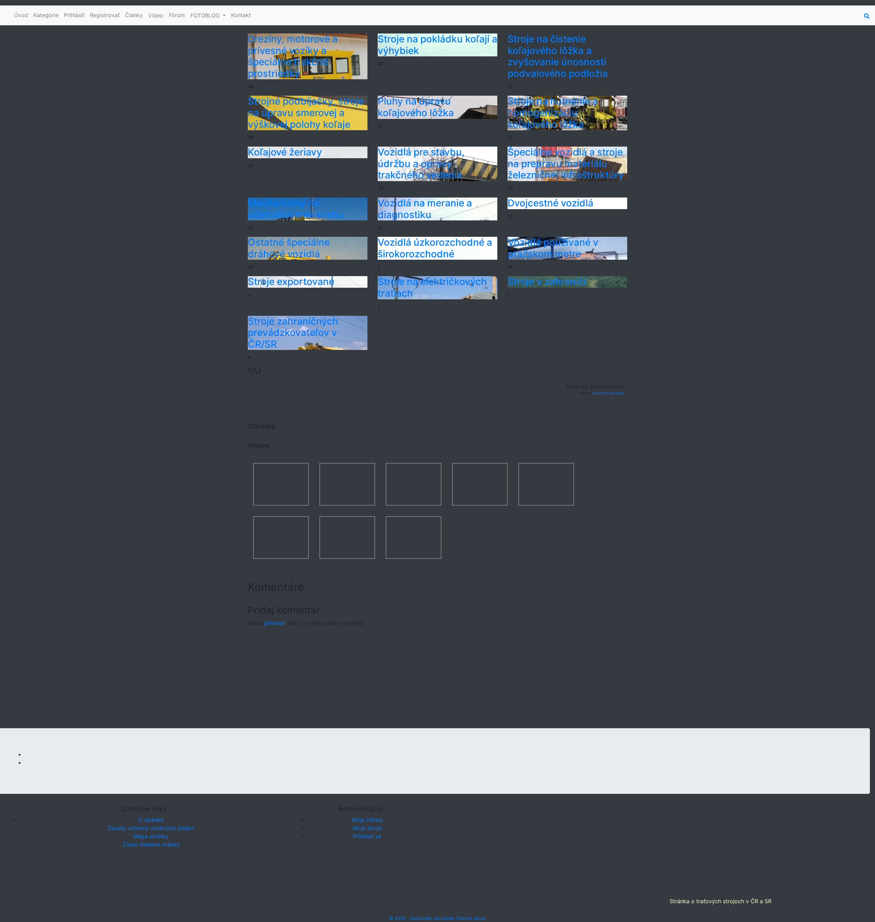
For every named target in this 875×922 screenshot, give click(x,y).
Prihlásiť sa (367, 836)
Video (155, 15)
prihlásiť (274, 623)
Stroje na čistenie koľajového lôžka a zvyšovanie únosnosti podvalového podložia (558, 56)
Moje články (367, 819)
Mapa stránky (151, 836)
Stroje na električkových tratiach (432, 287)
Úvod (21, 15)
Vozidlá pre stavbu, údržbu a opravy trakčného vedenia (421, 163)
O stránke (150, 819)
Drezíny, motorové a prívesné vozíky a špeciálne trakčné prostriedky (293, 56)
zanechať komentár (608, 393)
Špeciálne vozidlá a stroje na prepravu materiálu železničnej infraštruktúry (566, 163)
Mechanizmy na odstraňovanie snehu (296, 208)
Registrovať (105, 15)
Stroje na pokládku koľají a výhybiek (437, 44)
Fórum (177, 15)
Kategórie (45, 15)
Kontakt (241, 15)
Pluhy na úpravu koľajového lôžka (416, 107)
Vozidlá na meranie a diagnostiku (425, 208)
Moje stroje (367, 828)
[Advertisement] (437, 680)
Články (134, 15)
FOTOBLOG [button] (205, 15)
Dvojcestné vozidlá (550, 203)
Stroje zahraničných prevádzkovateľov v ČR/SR (293, 332)
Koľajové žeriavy (285, 152)
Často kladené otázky (151, 844)
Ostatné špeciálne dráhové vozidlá (289, 248)
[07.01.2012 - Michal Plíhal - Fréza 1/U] (413, 536)
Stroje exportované (291, 281)
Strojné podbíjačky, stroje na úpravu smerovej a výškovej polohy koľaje (306, 112)
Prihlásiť (74, 15)
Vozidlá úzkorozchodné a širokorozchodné (435, 248)
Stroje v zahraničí (547, 281)
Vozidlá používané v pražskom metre (553, 248)
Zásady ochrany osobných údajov (151, 828)
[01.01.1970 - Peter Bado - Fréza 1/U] (281, 483)
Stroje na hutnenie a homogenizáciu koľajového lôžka (553, 112)
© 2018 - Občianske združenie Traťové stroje (437, 918)
